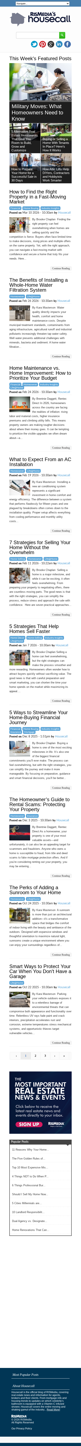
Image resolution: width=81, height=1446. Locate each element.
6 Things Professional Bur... (28, 1185)
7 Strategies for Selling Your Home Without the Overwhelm (39, 547)
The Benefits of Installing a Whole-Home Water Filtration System (38, 285)
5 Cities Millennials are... (27, 1203)
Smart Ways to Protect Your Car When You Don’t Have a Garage (40, 971)
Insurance (15, 732)
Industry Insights (50, 208)
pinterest (42, 44)
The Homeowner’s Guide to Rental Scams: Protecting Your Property (39, 804)
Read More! (53, 1409)
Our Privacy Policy (21, 1428)
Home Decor (17, 638)
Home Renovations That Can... (30, 1230)
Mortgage (29, 732)
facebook (67, 44)
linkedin (59, 44)
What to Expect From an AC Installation (40, 462)
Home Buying (30, 208)
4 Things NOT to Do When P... (30, 1176)
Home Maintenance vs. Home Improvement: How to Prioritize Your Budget (40, 373)
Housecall (64, 212)
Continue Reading (61, 268)
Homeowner (17, 296)
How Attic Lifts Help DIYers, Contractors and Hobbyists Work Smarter (56, 174)
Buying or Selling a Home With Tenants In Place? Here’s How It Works (56, 144)
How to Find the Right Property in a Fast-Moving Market (37, 196)
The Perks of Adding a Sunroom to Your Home (35, 890)
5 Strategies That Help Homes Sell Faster (34, 628)
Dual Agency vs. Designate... (29, 1221)
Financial (15, 208)
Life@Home (33, 296)
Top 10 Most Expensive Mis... (30, 1167)
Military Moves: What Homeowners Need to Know (37, 112)
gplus (50, 44)
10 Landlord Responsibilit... (28, 1212)
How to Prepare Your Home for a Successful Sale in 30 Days (24, 174)
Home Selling (17, 559)
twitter (34, 44)
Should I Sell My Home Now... (30, 1194)
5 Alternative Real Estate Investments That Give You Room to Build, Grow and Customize (24, 141)
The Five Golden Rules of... (28, 1158)
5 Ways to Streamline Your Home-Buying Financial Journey (38, 717)
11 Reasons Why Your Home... (30, 1149)
